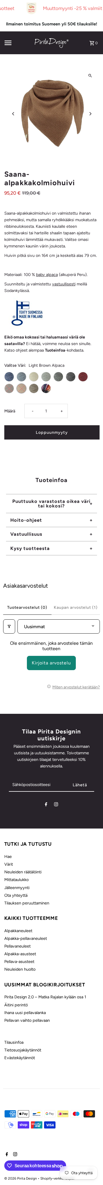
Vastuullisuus (26, 534)
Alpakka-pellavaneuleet (25, 938)
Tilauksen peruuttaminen (26, 903)
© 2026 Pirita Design (21, 1178)
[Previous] (13, 113)
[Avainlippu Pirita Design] (27, 327)
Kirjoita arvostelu (51, 663)
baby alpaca (47, 274)
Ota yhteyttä (15, 895)
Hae (8, 856)
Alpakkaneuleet (18, 930)
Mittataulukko (16, 879)
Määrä (9, 411)
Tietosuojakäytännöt (22, 1050)
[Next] (90, 113)
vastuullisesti (64, 284)
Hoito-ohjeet (26, 520)
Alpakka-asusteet (20, 953)
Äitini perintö (16, 1004)
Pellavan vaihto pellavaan (27, 1020)
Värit (8, 864)
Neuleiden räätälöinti (22, 871)
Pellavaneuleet (17, 946)
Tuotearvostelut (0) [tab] (27, 607)
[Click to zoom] (90, 75)
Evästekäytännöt (19, 1057)
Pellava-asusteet (19, 961)
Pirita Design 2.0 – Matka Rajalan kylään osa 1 (45, 996)
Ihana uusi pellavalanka (25, 1012)
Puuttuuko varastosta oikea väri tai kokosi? (51, 503)
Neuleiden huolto (19, 969)
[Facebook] (46, 805)
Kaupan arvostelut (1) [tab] (76, 607)
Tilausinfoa (13, 1042)
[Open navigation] (17, 43)
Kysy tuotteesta (30, 548)
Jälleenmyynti (16, 887)
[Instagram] (56, 805)
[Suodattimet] (9, 626)
